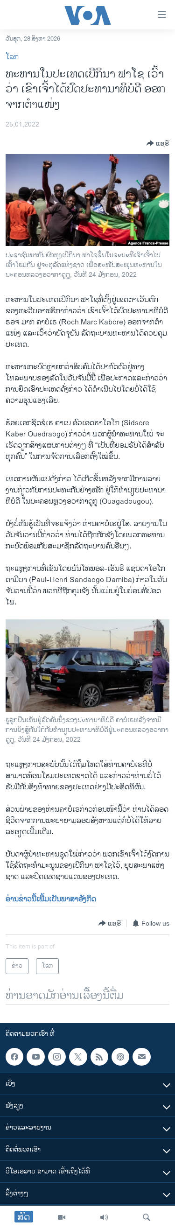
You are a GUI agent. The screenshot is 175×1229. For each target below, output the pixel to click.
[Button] (158, 143)
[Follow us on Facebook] (14, 1057)
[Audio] (104, 1217)
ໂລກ (12, 57)
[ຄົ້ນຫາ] (147, 1217)
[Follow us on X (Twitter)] (78, 1057)
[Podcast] (120, 1057)
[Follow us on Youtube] (35, 1057)
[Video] (62, 1217)
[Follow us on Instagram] (57, 1057)
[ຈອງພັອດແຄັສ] (141, 1057)
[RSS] (99, 1057)
